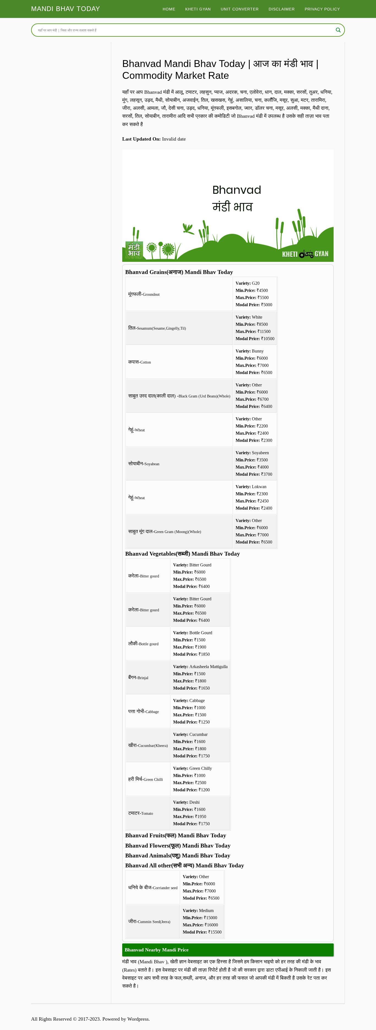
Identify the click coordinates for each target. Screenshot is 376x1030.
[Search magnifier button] (338, 30)
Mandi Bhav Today (65, 8)
